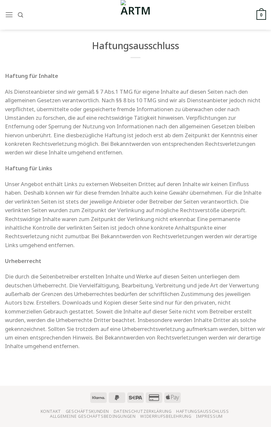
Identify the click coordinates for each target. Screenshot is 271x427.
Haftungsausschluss (202, 411)
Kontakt (51, 411)
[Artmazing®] (135, 15)
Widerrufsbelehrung (165, 416)
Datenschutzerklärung (143, 411)
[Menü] (9, 15)
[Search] (20, 15)
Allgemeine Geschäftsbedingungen (93, 416)
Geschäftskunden (87, 411)
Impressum (209, 416)
